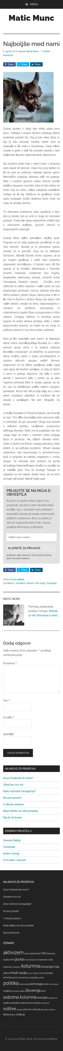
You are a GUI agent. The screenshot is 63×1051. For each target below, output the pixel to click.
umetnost (44, 1003)
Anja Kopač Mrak (32, 953)
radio (46, 984)
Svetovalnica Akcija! (29, 1003)
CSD (43, 953)
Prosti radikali (17, 579)
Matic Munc (31, 18)
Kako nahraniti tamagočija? (19, 791)
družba (6, 959)
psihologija (36, 984)
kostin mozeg (11, 853)
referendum (54, 984)
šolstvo (7, 1014)
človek (37, 1009)
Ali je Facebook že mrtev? (18, 778)
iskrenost (7, 967)
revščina (7, 991)
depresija (51, 953)
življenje (20, 1014)
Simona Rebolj (11, 840)
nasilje (22, 973)
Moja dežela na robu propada (20, 811)
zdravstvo (28, 1009)
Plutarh (30, 583)
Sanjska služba (18, 991)
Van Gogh (40, 583)
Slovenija (32, 990)
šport (14, 1015)
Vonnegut (51, 583)
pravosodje (24, 984)
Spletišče (8, 734)
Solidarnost (52, 998)
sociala (42, 997)
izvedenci (16, 967)
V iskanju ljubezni (13, 804)
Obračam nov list (13, 784)
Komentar (10, 663)
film (12, 959)
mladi (14, 973)
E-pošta (8, 717)
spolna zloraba (11, 1002)
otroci (36, 973)
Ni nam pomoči (12, 797)
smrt (43, 991)
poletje (41, 978)
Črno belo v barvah (14, 860)
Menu (34, 4)
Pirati (41, 973)
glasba (20, 959)
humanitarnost (31, 960)
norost (30, 973)
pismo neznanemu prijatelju (25, 977)
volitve (9, 1008)
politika (11, 983)
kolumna (30, 966)
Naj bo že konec (12, 817)
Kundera (20, 583)
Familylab (9, 847)
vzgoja (19, 1009)
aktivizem (13, 952)
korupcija (46, 966)
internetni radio (46, 959)
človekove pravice (48, 1010)
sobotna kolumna (19, 997)
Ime (6, 700)
